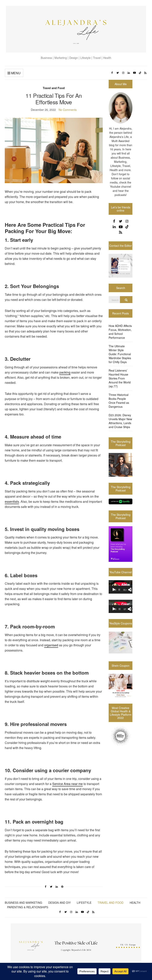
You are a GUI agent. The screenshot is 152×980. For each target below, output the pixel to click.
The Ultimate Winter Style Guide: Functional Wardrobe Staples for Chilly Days (120, 354)
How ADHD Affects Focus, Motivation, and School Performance (120, 332)
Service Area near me (67, 783)
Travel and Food (54, 88)
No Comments (68, 110)
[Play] (114, 590)
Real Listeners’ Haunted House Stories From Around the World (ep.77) (120, 378)
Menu (15, 73)
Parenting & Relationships (27, 907)
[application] (120, 587)
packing (64, 372)
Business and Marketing (23, 903)
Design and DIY (59, 903)
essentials (12, 501)
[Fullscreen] (132, 590)
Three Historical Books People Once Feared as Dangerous (119, 401)
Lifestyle (84, 903)
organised (51, 645)
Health (135, 903)
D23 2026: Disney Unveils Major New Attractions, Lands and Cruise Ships (120, 421)
